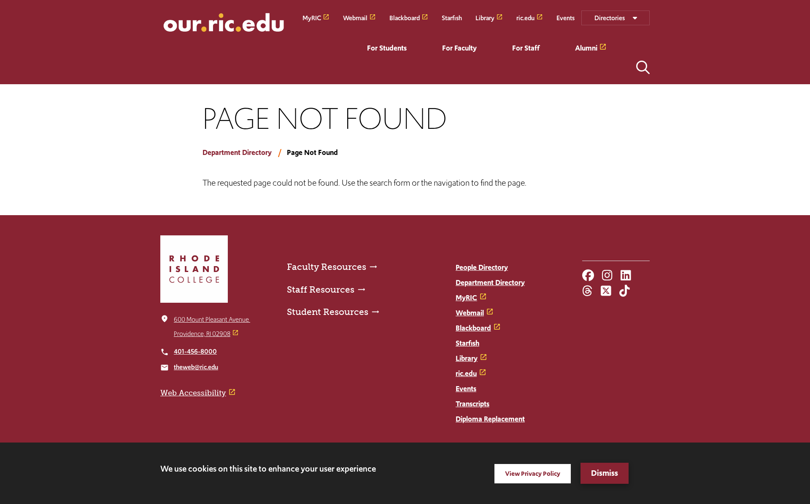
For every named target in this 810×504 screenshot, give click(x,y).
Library (484, 17)
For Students (387, 48)
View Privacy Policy (532, 473)
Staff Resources (320, 289)
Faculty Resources (326, 266)
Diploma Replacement (490, 419)
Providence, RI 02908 (202, 333)
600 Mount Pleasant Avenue (212, 319)
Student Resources (327, 312)
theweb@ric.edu (196, 367)
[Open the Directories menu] (615, 18)
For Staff (526, 48)
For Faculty (459, 48)
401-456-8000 (195, 351)
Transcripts (472, 404)
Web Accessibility (193, 392)
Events (565, 17)
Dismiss (604, 473)
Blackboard (404, 17)
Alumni (586, 48)
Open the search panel (643, 67)
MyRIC (311, 17)
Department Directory (237, 152)
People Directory (482, 267)
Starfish (452, 17)
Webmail (355, 17)
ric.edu (525, 17)
